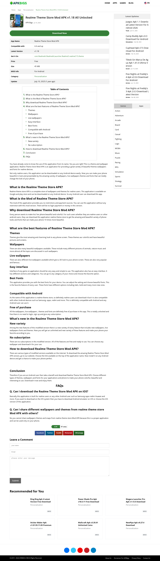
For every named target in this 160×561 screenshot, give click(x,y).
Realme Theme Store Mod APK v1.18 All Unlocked (52, 10)
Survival (118, 186)
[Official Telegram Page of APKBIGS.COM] (93, 550)
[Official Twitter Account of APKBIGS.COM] (73, 550)
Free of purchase (35, 133)
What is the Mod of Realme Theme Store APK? (46, 98)
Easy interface (34, 122)
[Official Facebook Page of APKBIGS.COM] (66, 550)
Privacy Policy (136, 558)
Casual (117, 134)
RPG (116, 167)
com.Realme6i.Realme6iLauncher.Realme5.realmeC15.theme (59, 56)
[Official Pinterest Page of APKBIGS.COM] (86, 550)
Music (117, 153)
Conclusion (31, 153)
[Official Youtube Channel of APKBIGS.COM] (80, 550)
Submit (15, 481)
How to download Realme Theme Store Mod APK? (47, 149)
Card (117, 129)
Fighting (118, 139)
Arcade (118, 120)
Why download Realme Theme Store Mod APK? (46, 102)
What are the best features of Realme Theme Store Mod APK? (53, 106)
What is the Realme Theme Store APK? (42, 94)
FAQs (28, 156)
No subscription (35, 145)
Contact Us (146, 558)
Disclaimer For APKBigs (121, 558)
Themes (31, 110)
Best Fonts (32, 125)
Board (117, 125)
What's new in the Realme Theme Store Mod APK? (48, 137)
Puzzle (117, 158)
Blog (131, 3)
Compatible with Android (39, 129)
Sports (117, 176)
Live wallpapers (35, 118)
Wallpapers (33, 114)
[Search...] (142, 2)
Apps (115, 3)
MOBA (117, 148)
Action (117, 111)
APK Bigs (29, 22)
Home (107, 3)
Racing (117, 162)
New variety (33, 141)
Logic (117, 143)
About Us (108, 558)
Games (123, 3)
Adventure (119, 115)
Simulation (119, 172)
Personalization (28, 10)
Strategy (118, 181)
